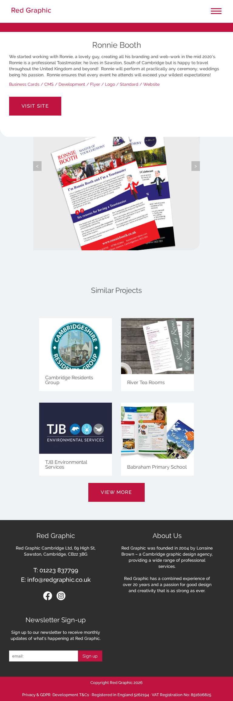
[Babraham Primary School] (157, 460)
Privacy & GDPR (36, 694)
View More (116, 492)
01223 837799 (58, 570)
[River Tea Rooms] (157, 376)
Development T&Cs (70, 694)
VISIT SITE (35, 106)
